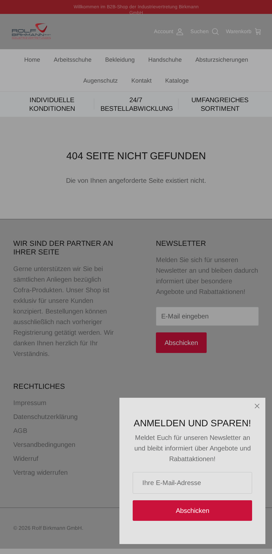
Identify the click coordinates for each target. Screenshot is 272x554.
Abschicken (192, 510)
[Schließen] (257, 406)
